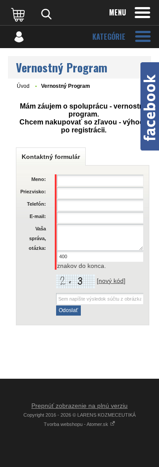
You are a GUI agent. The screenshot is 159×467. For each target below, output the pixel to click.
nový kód (111, 280)
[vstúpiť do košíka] (19, 14)
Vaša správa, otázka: (37, 238)
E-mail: (38, 216)
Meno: (38, 179)
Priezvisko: (33, 191)
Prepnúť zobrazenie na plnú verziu (79, 405)
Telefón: (36, 204)
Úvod (23, 86)
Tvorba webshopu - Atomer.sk (77, 424)
